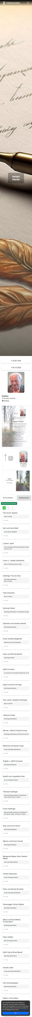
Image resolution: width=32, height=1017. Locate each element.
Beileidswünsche (24, 498)
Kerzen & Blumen (8, 498)
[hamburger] (28, 3)
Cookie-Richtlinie (23, 1009)
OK (15, 1013)
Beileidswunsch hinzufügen (9, 503)
